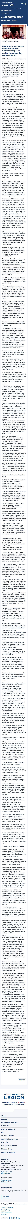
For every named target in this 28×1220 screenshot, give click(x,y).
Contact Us (6, 1173)
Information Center (10, 8)
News (18, 8)
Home (2, 8)
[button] (22, 4)
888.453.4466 (7, 1172)
